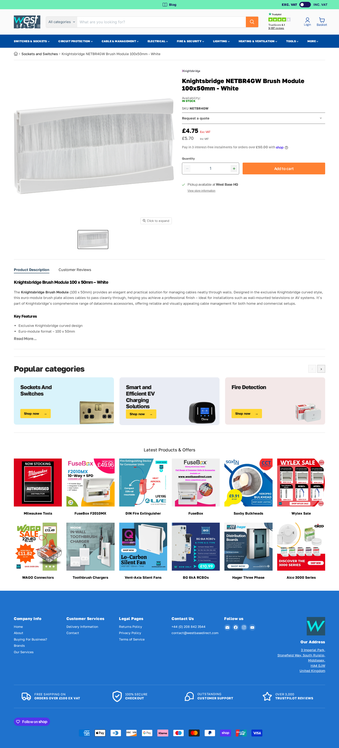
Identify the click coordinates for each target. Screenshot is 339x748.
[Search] (252, 22)
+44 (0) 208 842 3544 (188, 627)
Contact (72, 633)
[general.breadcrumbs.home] (17, 54)
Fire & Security (189, 41)
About (18, 633)
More (311, 41)
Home (18, 627)
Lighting (220, 41)
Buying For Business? (30, 639)
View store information (201, 190)
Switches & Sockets (31, 41)
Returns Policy (130, 627)
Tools (291, 41)
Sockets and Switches (39, 54)
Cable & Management (119, 41)
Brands (19, 645)
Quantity (188, 158)
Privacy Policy (130, 633)
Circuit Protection (74, 41)
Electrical (157, 41)
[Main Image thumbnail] (93, 239)
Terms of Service (132, 639)
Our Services (23, 652)
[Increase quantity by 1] (234, 168)
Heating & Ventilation (257, 41)
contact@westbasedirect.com (195, 633)
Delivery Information (82, 627)
